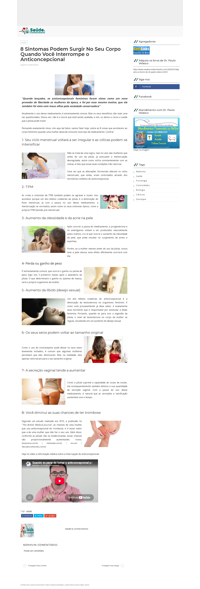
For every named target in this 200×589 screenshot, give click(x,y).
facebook (28, 516)
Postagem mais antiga (110, 565)
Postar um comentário (34, 550)
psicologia (141, 180)
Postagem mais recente (37, 565)
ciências (140, 194)
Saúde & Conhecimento (29, 65)
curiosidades (143, 185)
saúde (23, 42)
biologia (140, 190)
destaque (141, 199)
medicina (141, 171)
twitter (39, 516)
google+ (51, 516)
